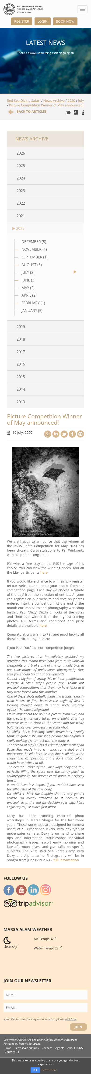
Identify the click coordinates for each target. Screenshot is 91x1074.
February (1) (33, 302)
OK (35, 1070)
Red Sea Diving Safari (23, 100)
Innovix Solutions (29, 1044)
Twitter (64, 434)
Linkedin (56, 434)
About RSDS (75, 1048)
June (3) (28, 280)
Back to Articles (32, 111)
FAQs (8, 1048)
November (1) (34, 249)
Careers (47, 1048)
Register (21, 21)
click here (71, 1019)
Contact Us (12, 1052)
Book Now (65, 21)
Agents (59, 1048)
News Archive (54, 100)
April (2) (29, 295)
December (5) (33, 241)
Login (43, 21)
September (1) (34, 257)
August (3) (31, 264)
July (81, 100)
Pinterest (80, 434)
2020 (71, 100)
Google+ (47, 434)
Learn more (49, 1070)
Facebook (72, 434)
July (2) (28, 272)
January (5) (31, 310)
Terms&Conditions (26, 1048)
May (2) (28, 287)
